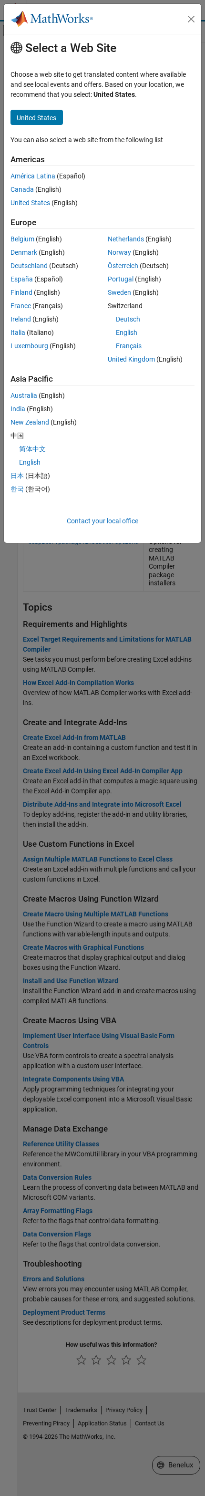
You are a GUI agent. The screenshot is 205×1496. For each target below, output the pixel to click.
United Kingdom (131, 359)
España (21, 279)
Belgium (22, 239)
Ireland (20, 319)
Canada (22, 189)
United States (30, 203)
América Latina (32, 176)
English (126, 332)
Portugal (120, 279)
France (20, 306)
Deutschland (29, 266)
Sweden (119, 292)
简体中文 (32, 449)
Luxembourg (29, 346)
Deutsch (128, 319)
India (17, 409)
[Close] (191, 19)
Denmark (23, 252)
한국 (17, 489)
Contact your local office (102, 521)
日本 (17, 475)
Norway (119, 252)
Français (129, 346)
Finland (21, 292)
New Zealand (29, 422)
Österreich (123, 266)
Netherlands (126, 239)
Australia (23, 395)
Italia (17, 332)
